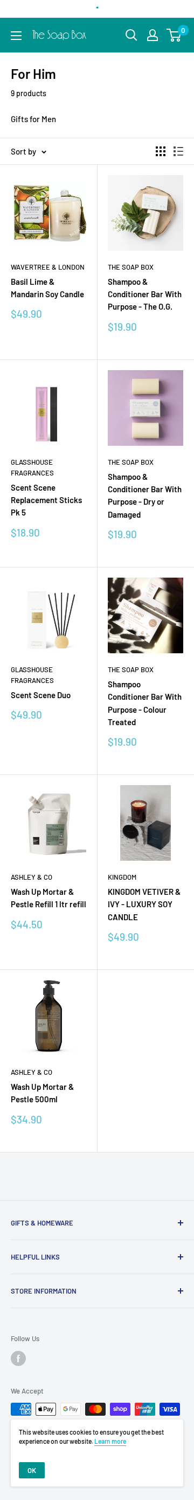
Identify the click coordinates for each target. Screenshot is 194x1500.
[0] (174, 35)
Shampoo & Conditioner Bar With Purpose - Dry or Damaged (145, 495)
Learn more (110, 1441)
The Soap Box (131, 267)
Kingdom (122, 877)
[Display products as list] (178, 151)
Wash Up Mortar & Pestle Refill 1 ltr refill (48, 898)
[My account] (152, 35)
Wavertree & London (48, 267)
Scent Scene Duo (41, 695)
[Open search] (131, 35)
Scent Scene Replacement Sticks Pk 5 (46, 500)
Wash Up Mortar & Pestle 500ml (42, 1093)
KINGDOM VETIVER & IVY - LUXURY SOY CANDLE (144, 904)
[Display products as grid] (160, 151)
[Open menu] (16, 35)
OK (31, 1470)
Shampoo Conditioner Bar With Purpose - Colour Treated (145, 703)
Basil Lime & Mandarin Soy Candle (47, 288)
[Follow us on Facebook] (18, 1358)
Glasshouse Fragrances (32, 467)
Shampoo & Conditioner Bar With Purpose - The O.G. (145, 294)
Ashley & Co (31, 877)
